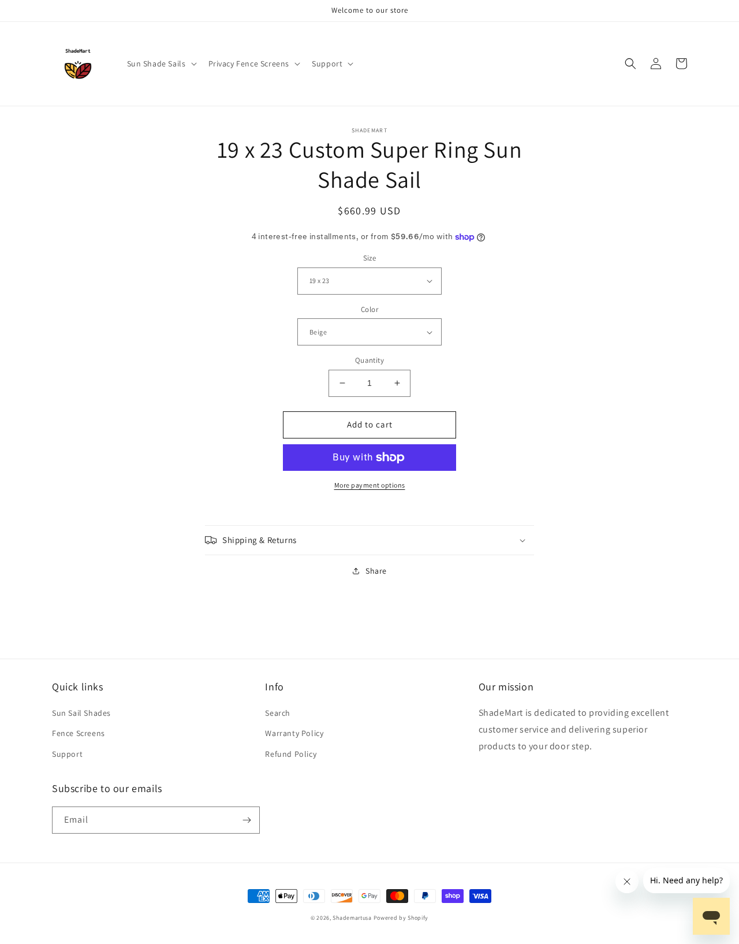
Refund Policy (290, 754)
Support (67, 754)
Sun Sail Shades (81, 713)
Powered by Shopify (401, 917)
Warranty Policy (294, 733)
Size (369, 258)
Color (369, 309)
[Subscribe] (246, 820)
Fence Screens (78, 733)
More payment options (369, 485)
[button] (160, 63)
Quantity (369, 360)
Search (277, 713)
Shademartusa (352, 917)
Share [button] (376, 571)
